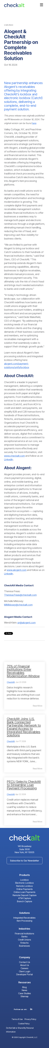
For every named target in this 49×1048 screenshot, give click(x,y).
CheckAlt (11, 682)
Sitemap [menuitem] (24, 996)
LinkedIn (8, 459)
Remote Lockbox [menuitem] (24, 886)
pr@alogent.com (27, 622)
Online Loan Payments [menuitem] (24, 892)
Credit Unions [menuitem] (24, 939)
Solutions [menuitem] (24, 912)
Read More (37, 706)
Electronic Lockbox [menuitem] (24, 882)
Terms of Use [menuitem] (17, 1019)
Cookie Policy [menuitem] (24, 1023)
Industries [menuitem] (24, 928)
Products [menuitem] (24, 875)
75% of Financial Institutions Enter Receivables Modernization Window (23, 671)
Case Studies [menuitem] (24, 993)
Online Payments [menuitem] (24, 889)
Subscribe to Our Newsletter (24, 860)
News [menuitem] (24, 990)
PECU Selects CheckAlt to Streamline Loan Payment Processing (24, 785)
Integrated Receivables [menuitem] (24, 917)
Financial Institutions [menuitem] (24, 933)
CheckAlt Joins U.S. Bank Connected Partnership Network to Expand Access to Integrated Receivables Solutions (24, 727)
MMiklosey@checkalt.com (18, 604)
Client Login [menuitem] (24, 971)
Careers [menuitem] (24, 968)
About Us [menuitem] (24, 965)
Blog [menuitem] (24, 987)
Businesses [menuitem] (24, 945)
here (34, 123)
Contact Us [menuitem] (24, 962)
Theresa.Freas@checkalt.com (20, 595)
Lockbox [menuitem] (24, 879)
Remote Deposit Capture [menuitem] (24, 895)
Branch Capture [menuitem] (24, 901)
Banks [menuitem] (24, 936)
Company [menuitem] (24, 957)
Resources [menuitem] (24, 982)
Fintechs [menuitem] (24, 942)
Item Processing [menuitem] (24, 920)
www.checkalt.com (14, 455)
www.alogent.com (16, 570)
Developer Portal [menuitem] (24, 974)
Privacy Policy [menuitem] (30, 1019)
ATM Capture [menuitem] (24, 898)
